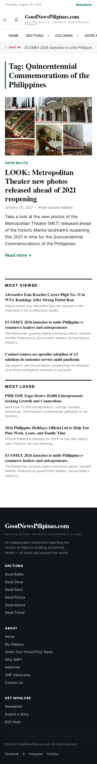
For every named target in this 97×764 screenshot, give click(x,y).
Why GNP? (13, 660)
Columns (64, 36)
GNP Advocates (17, 675)
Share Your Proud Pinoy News (29, 652)
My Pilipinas (14, 644)
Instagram (36, 754)
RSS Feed (12, 722)
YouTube (52, 754)
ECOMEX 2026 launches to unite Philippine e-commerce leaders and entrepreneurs (44, 324)
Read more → (18, 255)
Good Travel (14, 612)
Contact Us (14, 683)
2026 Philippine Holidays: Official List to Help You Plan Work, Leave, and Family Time (47, 430)
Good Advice (15, 605)
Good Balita (16, 163)
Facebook (12, 754)
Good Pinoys (15, 597)
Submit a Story (17, 714)
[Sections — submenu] (48, 36)
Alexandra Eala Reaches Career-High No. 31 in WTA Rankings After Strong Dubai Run (45, 296)
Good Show (14, 582)
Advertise (12, 667)
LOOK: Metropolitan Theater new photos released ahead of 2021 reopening (40, 185)
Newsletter (84, 5)
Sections (35, 36)
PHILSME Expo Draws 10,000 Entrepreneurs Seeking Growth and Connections (44, 398)
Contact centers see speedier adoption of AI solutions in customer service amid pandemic (42, 356)
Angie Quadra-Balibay (55, 207)
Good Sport (14, 589)
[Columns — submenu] (78, 36)
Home (13, 36)
